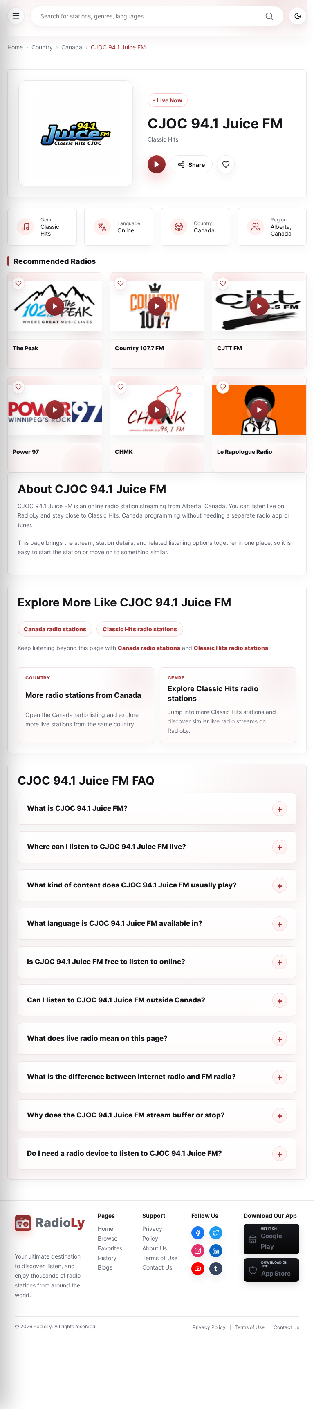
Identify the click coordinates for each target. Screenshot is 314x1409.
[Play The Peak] (54, 306)
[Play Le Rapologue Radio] (259, 409)
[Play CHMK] (157, 409)
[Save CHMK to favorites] (120, 387)
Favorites (110, 1248)
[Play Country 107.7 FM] (157, 306)
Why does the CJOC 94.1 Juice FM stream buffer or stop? (126, 1115)
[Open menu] (16, 15)
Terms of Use (159, 1257)
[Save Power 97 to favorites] (18, 387)
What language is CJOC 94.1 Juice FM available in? (114, 923)
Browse (107, 1238)
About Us (154, 1248)
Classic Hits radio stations (140, 629)
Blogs (105, 1267)
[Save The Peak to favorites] (18, 283)
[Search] (269, 16)
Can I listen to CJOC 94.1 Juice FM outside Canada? (116, 1000)
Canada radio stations (55, 629)
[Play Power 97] (54, 409)
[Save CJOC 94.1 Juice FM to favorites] (226, 164)
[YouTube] (197, 1268)
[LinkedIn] (215, 1250)
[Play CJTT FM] (259, 306)
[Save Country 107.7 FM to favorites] (120, 283)
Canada (71, 47)
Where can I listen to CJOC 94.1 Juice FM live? (106, 847)
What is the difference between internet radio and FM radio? (131, 1077)
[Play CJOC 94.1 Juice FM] (157, 164)
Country (42, 47)
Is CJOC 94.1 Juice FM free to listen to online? (106, 962)
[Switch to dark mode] (298, 16)
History (107, 1257)
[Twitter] (215, 1232)
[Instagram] (197, 1250)
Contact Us (157, 1267)
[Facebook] (197, 1232)
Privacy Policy (209, 1327)
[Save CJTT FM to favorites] (222, 283)
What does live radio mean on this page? (97, 1038)
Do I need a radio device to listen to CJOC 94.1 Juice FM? (124, 1153)
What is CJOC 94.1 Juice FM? (77, 808)
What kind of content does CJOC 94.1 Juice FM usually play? (132, 885)
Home (15, 47)
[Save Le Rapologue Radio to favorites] (222, 387)
